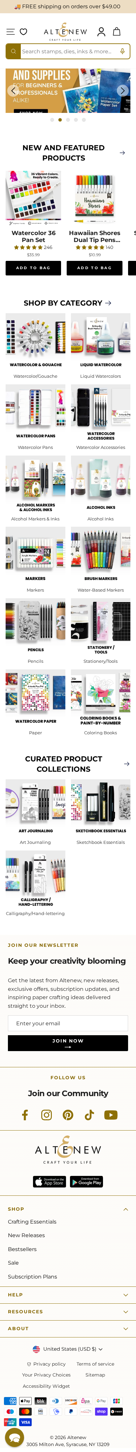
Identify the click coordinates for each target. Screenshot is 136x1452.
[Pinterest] (68, 1119)
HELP (15, 1295)
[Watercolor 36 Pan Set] (33, 198)
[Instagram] (46, 1119)
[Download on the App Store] (49, 1181)
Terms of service (95, 1364)
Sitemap (95, 1375)
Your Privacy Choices (46, 1375)
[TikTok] (89, 1119)
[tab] (52, 120)
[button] (14, 1437)
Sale (13, 1263)
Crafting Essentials (32, 1222)
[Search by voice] (122, 51)
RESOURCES (25, 1312)
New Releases (26, 1235)
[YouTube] (111, 1119)
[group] (68, 91)
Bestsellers (22, 1249)
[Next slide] (123, 91)
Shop (16, 1209)
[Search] (13, 51)
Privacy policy (49, 1364)
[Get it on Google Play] (86, 1181)
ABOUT (18, 1328)
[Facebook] (25, 1119)
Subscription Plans (32, 1277)
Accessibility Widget (46, 1386)
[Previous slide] (13, 91)
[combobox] (68, 51)
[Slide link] (68, 91)
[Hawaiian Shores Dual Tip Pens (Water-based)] (94, 198)
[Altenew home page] (65, 32)
